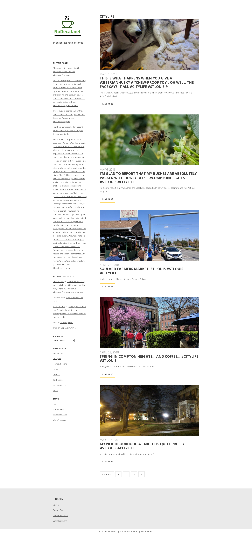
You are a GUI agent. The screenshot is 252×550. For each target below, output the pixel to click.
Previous (106, 474)
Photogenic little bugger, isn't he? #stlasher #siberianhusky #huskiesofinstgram (67, 72)
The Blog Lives (66, 322)
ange (55, 327)
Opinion (56, 374)
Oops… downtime (68, 327)
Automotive (58, 353)
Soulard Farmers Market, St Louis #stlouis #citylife (141, 270)
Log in (55, 404)
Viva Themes (146, 531)
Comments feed (60, 414)
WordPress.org (59, 420)
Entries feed (58, 409)
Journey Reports (60, 363)
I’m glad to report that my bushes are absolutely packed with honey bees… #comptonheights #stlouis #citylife (148, 177)
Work (55, 390)
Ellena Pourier (59, 306)
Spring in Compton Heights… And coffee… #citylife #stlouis (149, 358)
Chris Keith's (58, 281)
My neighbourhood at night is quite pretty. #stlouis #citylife (142, 445)
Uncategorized (59, 385)
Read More (107, 104)
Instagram (57, 358)
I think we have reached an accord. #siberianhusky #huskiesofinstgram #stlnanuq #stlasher (68, 130)
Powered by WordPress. (119, 531)
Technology (58, 380)
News (55, 369)
